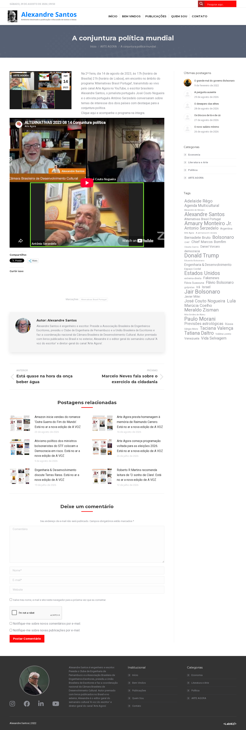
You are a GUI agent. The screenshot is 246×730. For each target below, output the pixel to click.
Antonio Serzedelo (201, 228)
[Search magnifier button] (201, 4)
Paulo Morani (199, 319)
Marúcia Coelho (198, 305)
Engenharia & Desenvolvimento (207, 265)
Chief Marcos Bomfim (208, 242)
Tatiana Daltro (199, 333)
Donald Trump (201, 255)
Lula (231, 301)
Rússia (229, 323)
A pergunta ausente (205, 92)
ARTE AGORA (21, 75)
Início (135, 675)
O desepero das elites (206, 103)
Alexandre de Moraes (194, 210)
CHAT (187, 242)
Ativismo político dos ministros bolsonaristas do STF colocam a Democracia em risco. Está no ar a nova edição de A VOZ (57, 448)
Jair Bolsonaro (202, 292)
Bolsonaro (223, 237)
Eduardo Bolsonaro (194, 260)
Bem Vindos (139, 682)
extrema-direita (192, 278)
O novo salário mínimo (206, 126)
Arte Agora (189, 233)
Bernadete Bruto (197, 238)
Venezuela (191, 338)
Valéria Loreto (223, 333)
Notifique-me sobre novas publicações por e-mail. (46, 630)
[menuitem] (113, 16)
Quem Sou (138, 698)
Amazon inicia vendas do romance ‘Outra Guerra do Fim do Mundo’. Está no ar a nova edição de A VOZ (58, 422)
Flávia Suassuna (194, 282)
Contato (136, 705)
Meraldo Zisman (201, 310)
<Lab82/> (229, 724)
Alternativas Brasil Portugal (93, 299)
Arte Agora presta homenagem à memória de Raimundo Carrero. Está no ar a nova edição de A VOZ (140, 422)
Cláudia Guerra (191, 247)
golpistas (189, 287)
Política (193, 170)
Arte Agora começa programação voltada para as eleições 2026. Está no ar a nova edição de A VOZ (140, 446)
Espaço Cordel (192, 268)
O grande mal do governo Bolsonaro (214, 80)
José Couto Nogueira (204, 301)
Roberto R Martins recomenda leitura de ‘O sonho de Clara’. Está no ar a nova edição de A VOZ (139, 475)
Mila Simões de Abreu (194, 314)
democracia (192, 251)
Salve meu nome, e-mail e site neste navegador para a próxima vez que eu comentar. (59, 599)
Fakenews (211, 278)
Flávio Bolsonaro (220, 283)
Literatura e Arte (198, 162)
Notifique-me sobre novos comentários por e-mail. (47, 623)
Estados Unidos (202, 273)
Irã (198, 287)
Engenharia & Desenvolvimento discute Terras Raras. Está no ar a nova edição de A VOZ (57, 475)
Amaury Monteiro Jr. (208, 223)
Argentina (226, 228)
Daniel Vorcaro (210, 246)
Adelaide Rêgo (198, 201)
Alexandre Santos (204, 214)
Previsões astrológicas (203, 324)
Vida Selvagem (213, 338)
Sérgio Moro (191, 328)
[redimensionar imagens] (20, 423)
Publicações (139, 690)
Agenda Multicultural (201, 205)
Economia (194, 154)
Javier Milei (192, 296)
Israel (206, 287)
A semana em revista (206, 233)
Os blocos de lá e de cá (207, 115)
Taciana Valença (216, 328)
